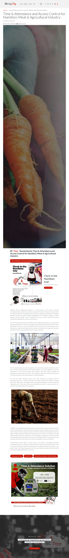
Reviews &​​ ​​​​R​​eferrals (46, 539)
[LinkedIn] (50, 4)
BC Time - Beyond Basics (34, 539)
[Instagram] (53, 4)
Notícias (5, 10)
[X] (48, 4)
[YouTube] (57, 4)
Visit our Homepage (34, 548)
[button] (40, 3)
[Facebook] (46, 4)
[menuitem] (21, 4)
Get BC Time (28, 456)
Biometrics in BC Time (39, 542)
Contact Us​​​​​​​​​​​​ (35, 552)
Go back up (34, 530)
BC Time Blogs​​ (28, 542)
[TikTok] (55, 4)
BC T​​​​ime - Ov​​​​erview (23, 539)
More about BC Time (17, 456)
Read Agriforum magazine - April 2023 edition (45, 456)
